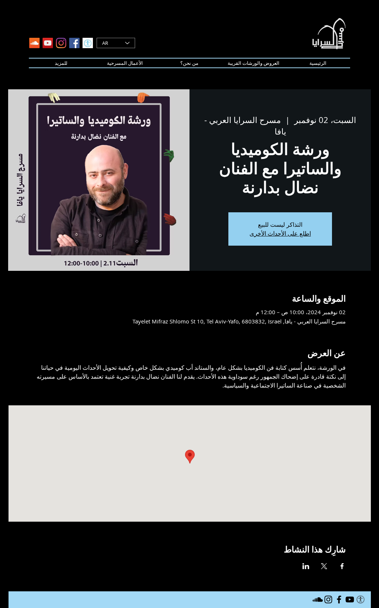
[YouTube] (48, 43)
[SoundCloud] (34, 43)
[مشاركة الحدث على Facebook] (342, 566)
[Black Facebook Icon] (339, 599)
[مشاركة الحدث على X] (324, 566)
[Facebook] (74, 43)
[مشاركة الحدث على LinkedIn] (305, 566)
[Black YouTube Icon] (350, 599)
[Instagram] (61, 43)
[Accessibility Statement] (88, 43)
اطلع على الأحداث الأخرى (280, 233)
